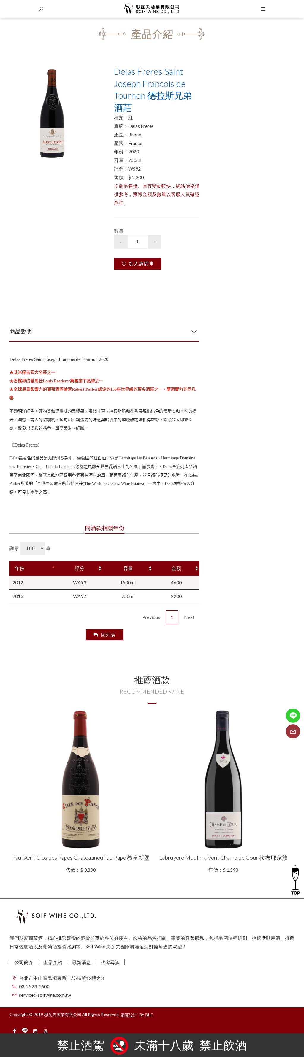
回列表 (108, 634)
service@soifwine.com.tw (45, 995)
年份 (19, 568)
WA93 (79, 582)
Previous (151, 617)
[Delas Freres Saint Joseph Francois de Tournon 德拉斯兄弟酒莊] (52, 112)
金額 (176, 568)
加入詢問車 (141, 263)
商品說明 (21, 331)
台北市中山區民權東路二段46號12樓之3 (61, 978)
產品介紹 (52, 962)
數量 (119, 230)
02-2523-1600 (34, 986)
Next (189, 617)
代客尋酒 (110, 962)
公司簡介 (23, 962)
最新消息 (81, 962)
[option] (52, 112)
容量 (128, 568)
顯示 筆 (30, 548)
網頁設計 (129, 1015)
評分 (79, 568)
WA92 (79, 596)
